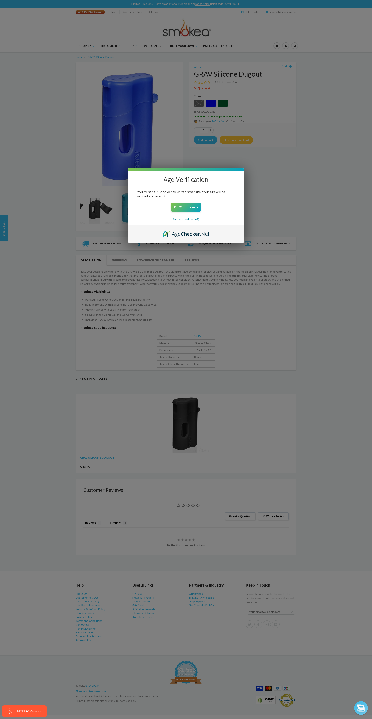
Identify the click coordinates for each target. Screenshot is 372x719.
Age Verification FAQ (186, 219)
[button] (361, 708)
